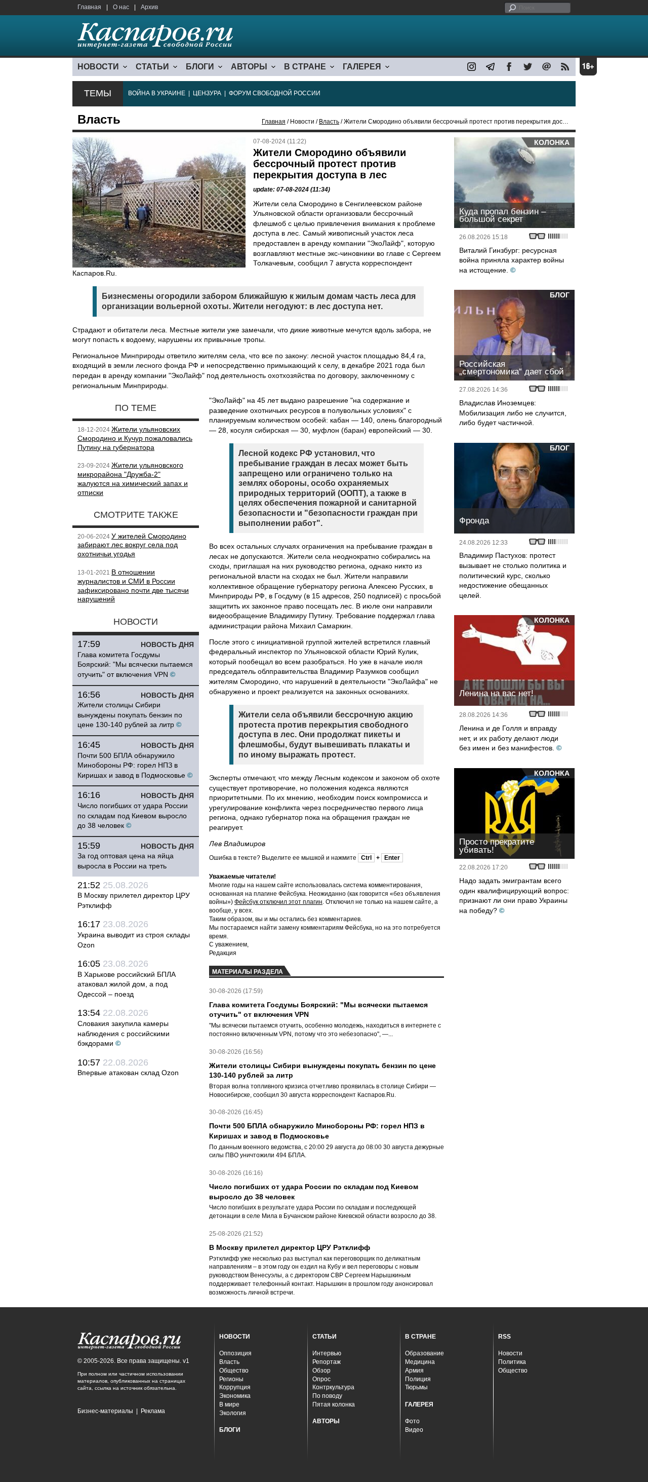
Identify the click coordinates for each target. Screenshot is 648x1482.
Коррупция (235, 1387)
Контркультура (333, 1387)
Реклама (153, 1411)
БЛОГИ (200, 66)
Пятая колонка (333, 1404)
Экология (232, 1413)
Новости (510, 1353)
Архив (149, 7)
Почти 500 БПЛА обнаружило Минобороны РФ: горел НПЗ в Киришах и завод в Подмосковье (131, 765)
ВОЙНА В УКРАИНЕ (156, 93)
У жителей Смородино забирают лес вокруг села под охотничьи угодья (131, 545)
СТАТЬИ (152, 66)
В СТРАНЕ (305, 66)
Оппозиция (235, 1353)
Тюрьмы (416, 1387)
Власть (329, 121)
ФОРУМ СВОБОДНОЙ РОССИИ (274, 93)
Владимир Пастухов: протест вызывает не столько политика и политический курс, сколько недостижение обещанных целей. (512, 575)
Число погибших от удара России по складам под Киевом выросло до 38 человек (132, 815)
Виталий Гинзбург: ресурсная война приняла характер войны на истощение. (511, 260)
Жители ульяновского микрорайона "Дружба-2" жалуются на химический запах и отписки (132, 478)
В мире (229, 1404)
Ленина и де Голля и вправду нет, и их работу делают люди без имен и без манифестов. (508, 738)
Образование (424, 1353)
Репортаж (326, 1361)
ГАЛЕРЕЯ (362, 66)
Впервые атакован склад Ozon (128, 1073)
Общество (234, 1370)
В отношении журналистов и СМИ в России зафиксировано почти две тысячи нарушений (133, 585)
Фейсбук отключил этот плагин (278, 901)
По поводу (327, 1395)
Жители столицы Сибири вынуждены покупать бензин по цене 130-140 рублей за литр (129, 715)
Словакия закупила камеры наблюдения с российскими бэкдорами (123, 1033)
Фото (412, 1421)
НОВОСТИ (98, 66)
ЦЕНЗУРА (207, 93)
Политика (512, 1361)
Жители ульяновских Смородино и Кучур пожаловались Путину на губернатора (134, 438)
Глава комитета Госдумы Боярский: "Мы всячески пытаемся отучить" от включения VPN (135, 664)
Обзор (321, 1370)
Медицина (420, 1361)
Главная (89, 7)
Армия (414, 1370)
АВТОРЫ (249, 66)
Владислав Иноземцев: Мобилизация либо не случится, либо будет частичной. (512, 413)
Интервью (326, 1353)
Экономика (235, 1395)
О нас (121, 7)
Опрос (321, 1379)
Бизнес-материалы (105, 1411)
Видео (414, 1429)
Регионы (231, 1379)
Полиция (418, 1379)
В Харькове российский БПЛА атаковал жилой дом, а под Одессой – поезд (126, 984)
